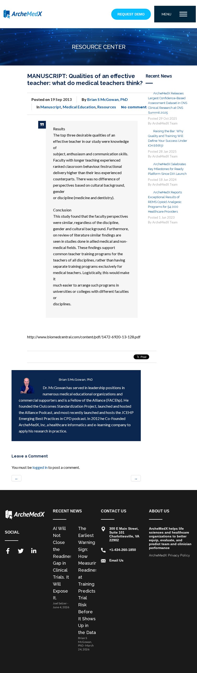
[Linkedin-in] (34, 551)
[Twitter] (21, 551)
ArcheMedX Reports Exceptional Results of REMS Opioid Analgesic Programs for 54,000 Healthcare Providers (165, 201)
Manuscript (50, 107)
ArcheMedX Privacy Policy (169, 555)
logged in (40, 467)
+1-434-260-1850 (122, 550)
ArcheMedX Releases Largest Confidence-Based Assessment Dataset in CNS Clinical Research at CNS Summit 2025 (167, 102)
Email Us (116, 560)
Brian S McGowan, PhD (107, 99)
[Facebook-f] (8, 551)
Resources (106, 107)
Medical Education (79, 107)
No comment (134, 107)
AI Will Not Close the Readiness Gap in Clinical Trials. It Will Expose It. (63, 563)
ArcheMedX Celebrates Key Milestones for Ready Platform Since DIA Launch (167, 169)
